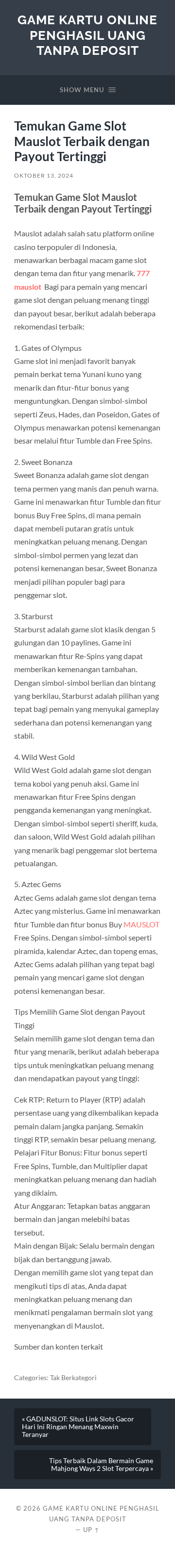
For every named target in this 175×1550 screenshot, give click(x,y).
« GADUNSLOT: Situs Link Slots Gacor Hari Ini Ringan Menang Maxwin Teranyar (78, 1426)
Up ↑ (91, 1530)
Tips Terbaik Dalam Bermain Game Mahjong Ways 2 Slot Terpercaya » (101, 1464)
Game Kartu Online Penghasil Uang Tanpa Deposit (88, 35)
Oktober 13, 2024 (43, 175)
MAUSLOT (141, 924)
